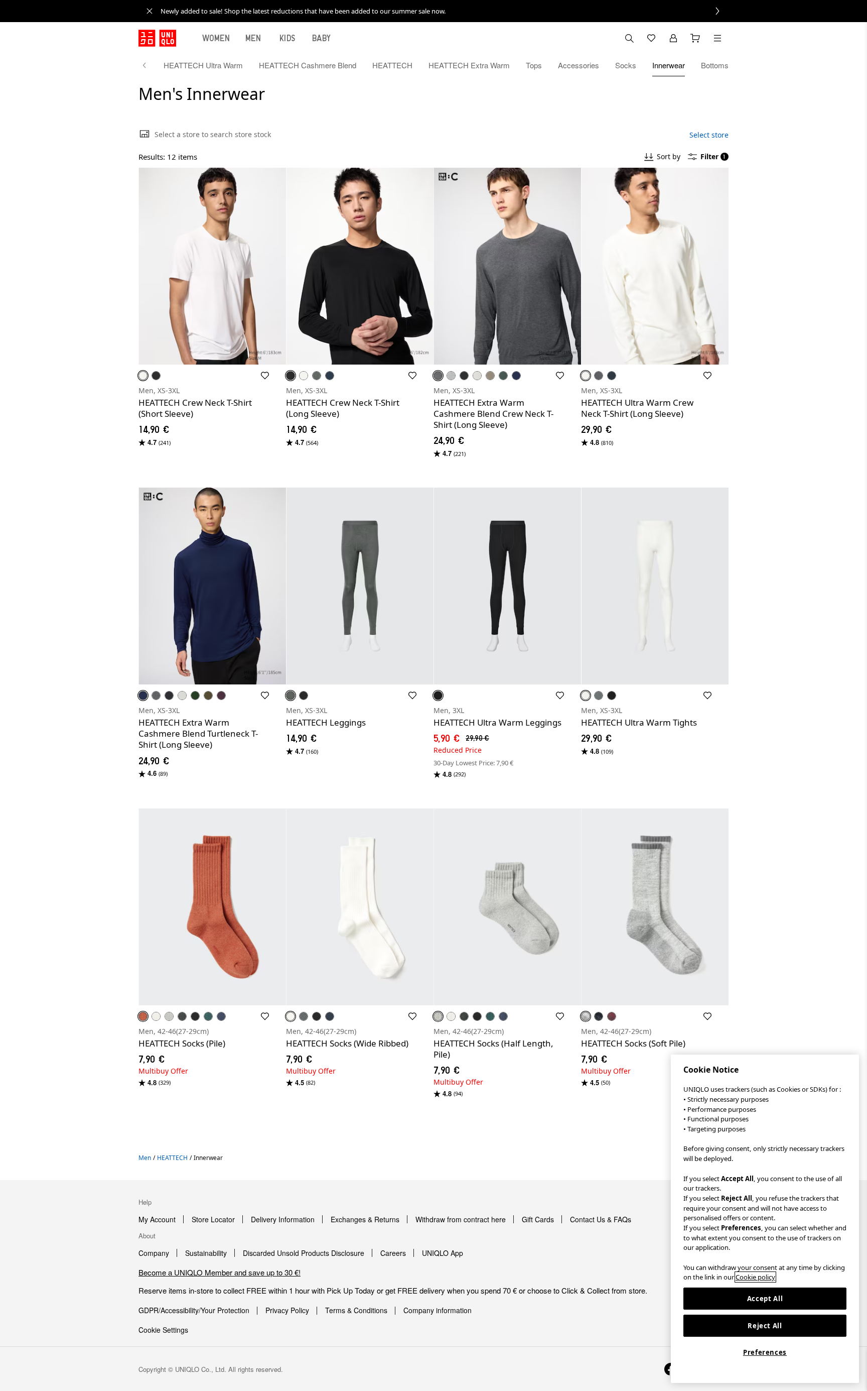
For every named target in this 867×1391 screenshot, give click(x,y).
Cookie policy (755, 1277)
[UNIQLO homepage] (157, 38)
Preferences (765, 1352)
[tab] (216, 38)
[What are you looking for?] (629, 38)
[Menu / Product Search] (717, 38)
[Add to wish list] (265, 376)
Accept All (765, 1298)
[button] (212, 266)
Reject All (765, 1325)
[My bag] (695, 38)
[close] (149, 11)
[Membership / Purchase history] (673, 38)
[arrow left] (149, 65)
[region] (765, 1219)
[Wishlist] (651, 38)
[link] (445, 11)
